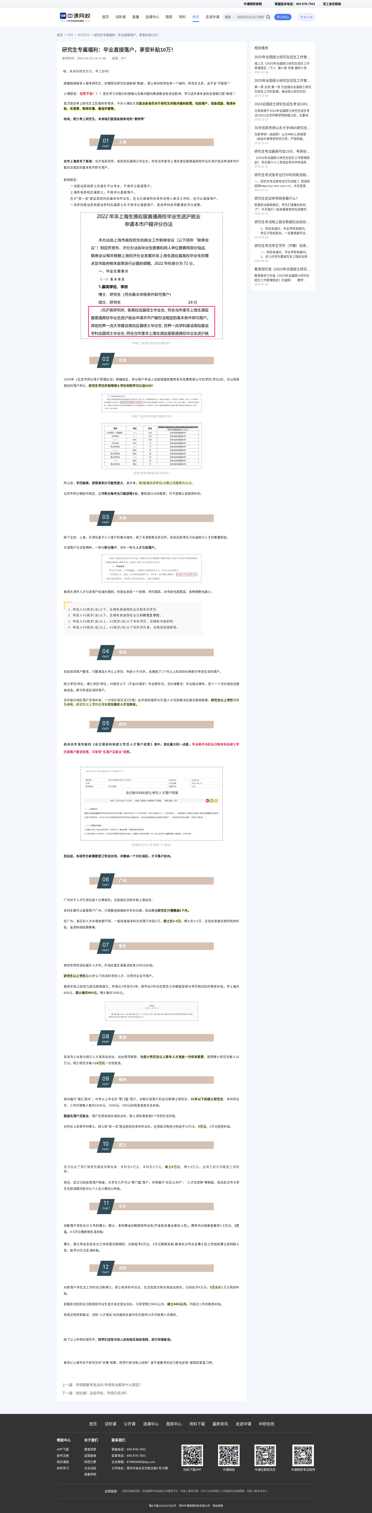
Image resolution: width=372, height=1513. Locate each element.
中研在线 (266, 1424)
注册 (310, 17)
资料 (182, 17)
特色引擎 (90, 1462)
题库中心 (174, 1424)
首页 (105, 17)
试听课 (120, 17)
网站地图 (218, 1505)
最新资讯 (220, 1424)
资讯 (195, 17)
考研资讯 (84, 35)
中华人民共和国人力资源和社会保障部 (223, 1491)
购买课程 (63, 1462)
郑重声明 (90, 1474)
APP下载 (63, 1449)
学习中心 (283, 17)
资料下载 (197, 1424)
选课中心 (152, 17)
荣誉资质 (90, 1449)
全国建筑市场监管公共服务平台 (160, 1491)
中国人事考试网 (189, 1491)
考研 (70, 35)
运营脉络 (90, 1455)
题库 (169, 17)
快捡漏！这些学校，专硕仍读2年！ (102, 1393)
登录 (303, 17)
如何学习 (63, 1468)
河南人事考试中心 (257, 1491)
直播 (135, 17)
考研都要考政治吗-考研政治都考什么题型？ (109, 1385)
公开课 (129, 1424)
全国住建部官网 (131, 1491)
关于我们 (91, 1440)
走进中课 (212, 17)
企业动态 (90, 1468)
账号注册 (63, 1455)
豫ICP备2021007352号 (162, 1505)
